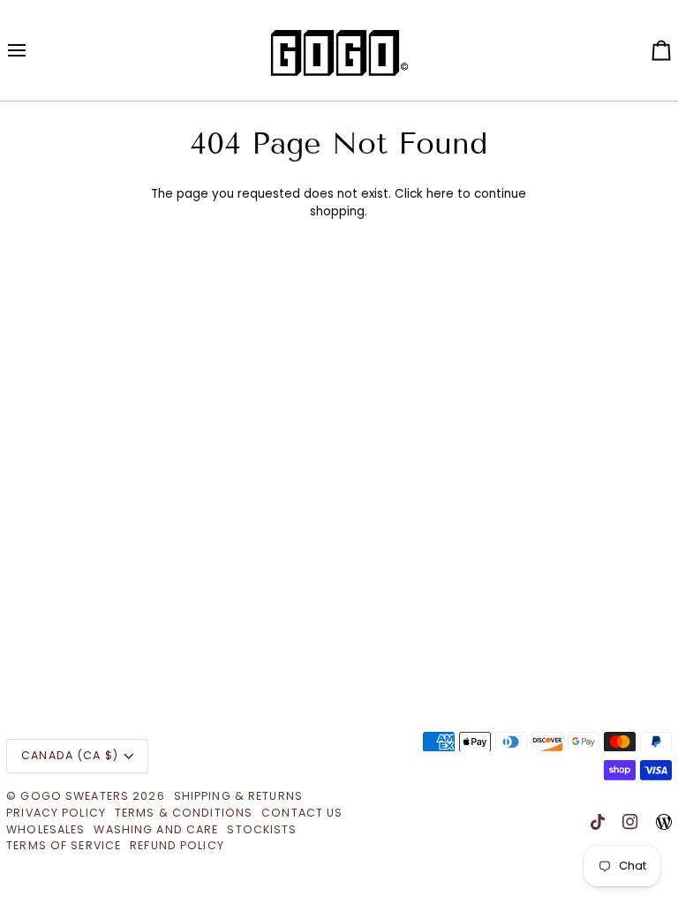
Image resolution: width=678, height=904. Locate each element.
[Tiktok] (598, 822)
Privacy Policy (56, 812)
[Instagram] (630, 822)
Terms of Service (63, 845)
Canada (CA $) (69, 755)
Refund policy (177, 845)
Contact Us (302, 812)
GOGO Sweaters (74, 795)
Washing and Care (156, 829)
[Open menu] (32, 50)
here (440, 193)
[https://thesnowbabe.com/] (664, 822)
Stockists (262, 829)
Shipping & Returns (238, 795)
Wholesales (45, 829)
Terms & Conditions (183, 812)
